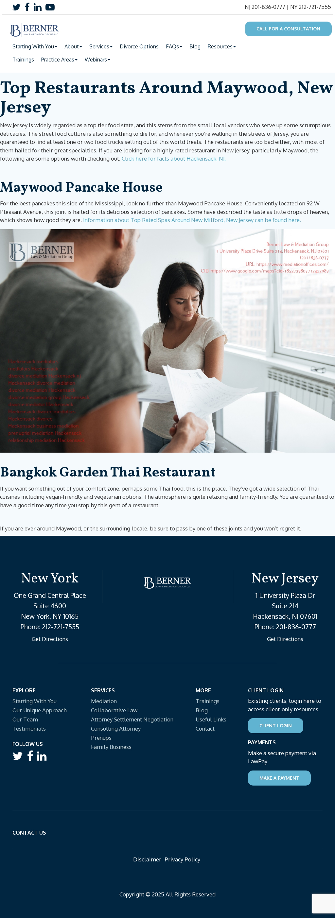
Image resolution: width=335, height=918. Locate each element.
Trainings (23, 59)
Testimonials (29, 728)
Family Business (111, 746)
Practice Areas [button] (57, 59)
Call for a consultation (288, 28)
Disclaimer (147, 859)
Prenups (101, 737)
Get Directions (50, 638)
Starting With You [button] (33, 46)
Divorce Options (139, 46)
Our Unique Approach (39, 710)
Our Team (25, 719)
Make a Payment (279, 778)
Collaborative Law (114, 710)
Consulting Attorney (116, 728)
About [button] (71, 46)
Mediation (104, 701)
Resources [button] (220, 46)
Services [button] (99, 46)
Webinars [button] (96, 59)
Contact (205, 728)
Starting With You (34, 701)
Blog (195, 46)
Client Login (275, 725)
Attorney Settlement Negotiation (132, 719)
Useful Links (211, 719)
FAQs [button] (172, 46)
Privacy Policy (182, 859)
